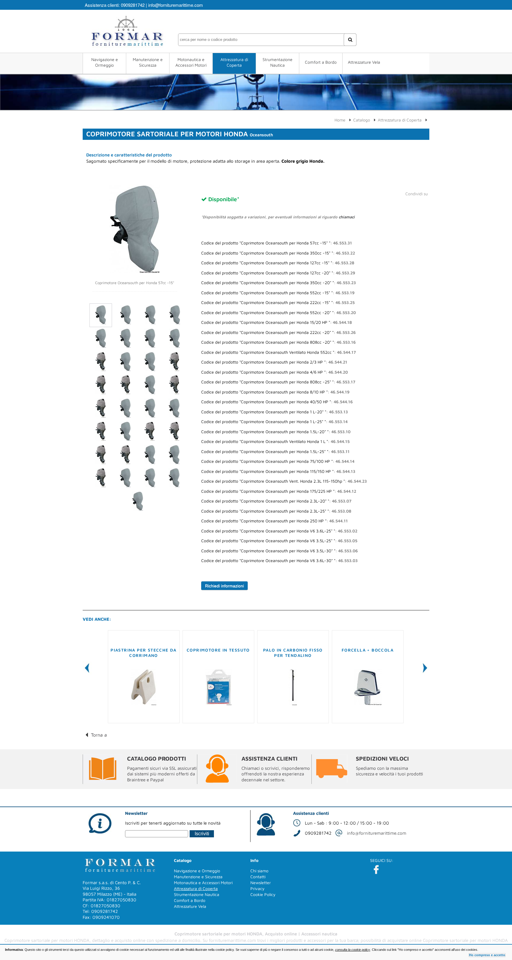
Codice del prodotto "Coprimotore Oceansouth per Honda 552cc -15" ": (278, 293)
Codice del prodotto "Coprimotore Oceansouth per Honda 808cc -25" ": (278, 382)
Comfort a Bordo (321, 62)
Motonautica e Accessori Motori (191, 62)
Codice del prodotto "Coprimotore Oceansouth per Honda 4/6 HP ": (274, 372)
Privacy (257, 888)
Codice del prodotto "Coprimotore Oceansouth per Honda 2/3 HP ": (274, 362)
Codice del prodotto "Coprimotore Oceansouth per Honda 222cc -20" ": (278, 332)
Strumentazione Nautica (277, 62)
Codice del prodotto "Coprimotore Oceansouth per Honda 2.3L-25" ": (276, 511)
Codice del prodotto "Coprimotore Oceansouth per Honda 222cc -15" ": (278, 302)
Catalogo (361, 119)
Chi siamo (259, 870)
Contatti (257, 876)
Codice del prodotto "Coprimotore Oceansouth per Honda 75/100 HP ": (277, 461)
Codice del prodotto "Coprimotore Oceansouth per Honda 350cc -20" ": (278, 283)
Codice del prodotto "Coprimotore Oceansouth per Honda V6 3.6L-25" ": (279, 531)
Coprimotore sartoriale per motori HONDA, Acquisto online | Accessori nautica (256, 933)
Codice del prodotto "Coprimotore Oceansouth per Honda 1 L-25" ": (274, 422)
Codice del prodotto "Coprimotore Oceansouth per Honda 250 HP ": (274, 521)
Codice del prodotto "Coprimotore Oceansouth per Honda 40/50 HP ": (277, 402)
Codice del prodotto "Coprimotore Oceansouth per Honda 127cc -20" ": (278, 273)
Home (340, 119)
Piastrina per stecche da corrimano (144, 652)
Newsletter (260, 882)
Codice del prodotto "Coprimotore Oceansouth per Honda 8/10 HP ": (275, 392)
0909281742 (133, 5)
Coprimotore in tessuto (218, 649)
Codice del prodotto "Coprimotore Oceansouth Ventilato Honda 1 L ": (275, 441)
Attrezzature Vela (364, 62)
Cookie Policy (263, 894)
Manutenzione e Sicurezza (148, 62)
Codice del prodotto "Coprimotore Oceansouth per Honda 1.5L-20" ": (276, 432)
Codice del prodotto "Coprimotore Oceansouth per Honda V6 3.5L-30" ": (279, 551)
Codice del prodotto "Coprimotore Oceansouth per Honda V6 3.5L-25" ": (279, 541)
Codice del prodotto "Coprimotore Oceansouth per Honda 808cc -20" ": (278, 342)
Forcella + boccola (367, 649)
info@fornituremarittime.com (175, 5)
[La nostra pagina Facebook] (376, 869)
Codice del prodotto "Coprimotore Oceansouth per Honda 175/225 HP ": (278, 491)
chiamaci (347, 217)
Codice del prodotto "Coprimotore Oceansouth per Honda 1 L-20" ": (274, 412)
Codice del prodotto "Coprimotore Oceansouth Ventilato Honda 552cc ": (278, 352)
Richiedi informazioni (224, 585)
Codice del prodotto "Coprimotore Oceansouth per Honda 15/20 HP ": (276, 322)
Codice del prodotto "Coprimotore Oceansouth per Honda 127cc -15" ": (277, 263)
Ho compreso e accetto (487, 955)
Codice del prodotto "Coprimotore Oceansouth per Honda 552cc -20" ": (278, 313)
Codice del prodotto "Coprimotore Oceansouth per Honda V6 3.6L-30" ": (279, 561)
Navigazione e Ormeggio (104, 62)
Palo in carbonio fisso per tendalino (293, 652)
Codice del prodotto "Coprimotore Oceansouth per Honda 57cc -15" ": (276, 243)
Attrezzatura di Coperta (234, 62)
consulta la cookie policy (352, 949)
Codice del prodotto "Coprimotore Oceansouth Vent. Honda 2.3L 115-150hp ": (284, 481)
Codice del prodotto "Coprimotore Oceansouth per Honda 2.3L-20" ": (276, 501)
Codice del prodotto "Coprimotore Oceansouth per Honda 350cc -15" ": (278, 253)
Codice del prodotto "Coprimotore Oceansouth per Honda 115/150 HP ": (278, 471)
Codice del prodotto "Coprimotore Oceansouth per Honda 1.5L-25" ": (275, 451)
